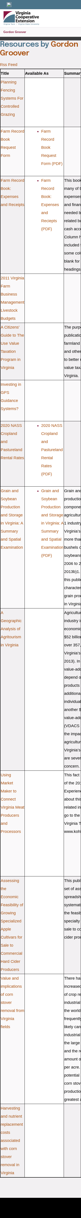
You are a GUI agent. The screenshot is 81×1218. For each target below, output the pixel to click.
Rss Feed (8, 64)
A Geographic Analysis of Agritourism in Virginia (11, 628)
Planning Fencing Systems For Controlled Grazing (12, 98)
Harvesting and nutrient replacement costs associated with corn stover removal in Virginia (12, 1140)
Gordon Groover (14, 32)
